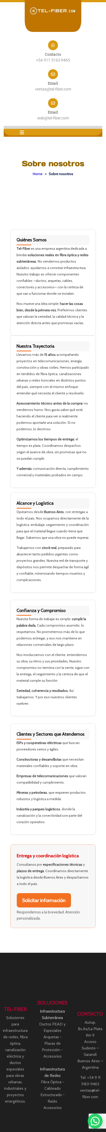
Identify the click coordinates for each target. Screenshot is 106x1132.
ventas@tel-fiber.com (53, 89)
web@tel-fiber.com (53, 118)
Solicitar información (44, 900)
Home (37, 174)
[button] (22, 133)
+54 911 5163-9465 (53, 60)
